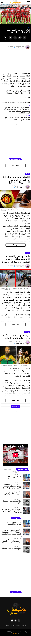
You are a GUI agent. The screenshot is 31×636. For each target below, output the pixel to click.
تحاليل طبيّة (5, 102)
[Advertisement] (15, 61)
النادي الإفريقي (14, 102)
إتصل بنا (24, 625)
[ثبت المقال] (15, 37)
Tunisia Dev (14, 633)
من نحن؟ (7, 625)
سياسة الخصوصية (15, 625)
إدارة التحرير (19, 48)
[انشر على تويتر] (20, 37)
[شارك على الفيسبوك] (24, 37)
